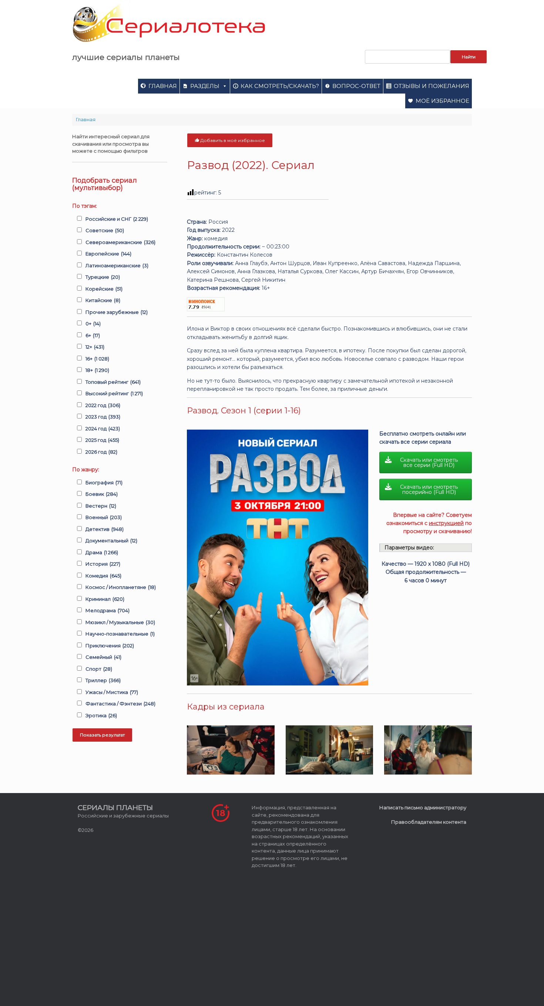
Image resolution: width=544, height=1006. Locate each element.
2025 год (102, 440)
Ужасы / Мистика (111, 692)
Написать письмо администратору (422, 807)
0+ (93, 323)
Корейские (103, 289)
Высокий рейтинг (114, 393)
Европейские (108, 254)
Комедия (103, 576)
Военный (103, 517)
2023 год (102, 417)
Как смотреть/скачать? (280, 85)
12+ (94, 347)
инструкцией (446, 523)
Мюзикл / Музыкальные (120, 622)
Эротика (101, 715)
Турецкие (102, 277)
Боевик (101, 494)
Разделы (204, 85)
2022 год (102, 405)
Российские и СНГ (116, 219)
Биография (103, 482)
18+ (97, 370)
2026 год (101, 452)
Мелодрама (107, 610)
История (102, 564)
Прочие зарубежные (116, 312)
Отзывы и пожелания (431, 85)
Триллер (103, 680)
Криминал (104, 599)
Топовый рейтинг (113, 382)
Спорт (98, 669)
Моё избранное (442, 100)
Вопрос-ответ (356, 85)
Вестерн (100, 506)
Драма (101, 552)
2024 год (102, 428)
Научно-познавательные (120, 634)
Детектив (104, 529)
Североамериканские (120, 242)
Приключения (109, 645)
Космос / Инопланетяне (120, 587)
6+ (92, 335)
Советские (104, 230)
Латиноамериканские (116, 265)
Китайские (102, 300)
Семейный (103, 657)
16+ (97, 359)
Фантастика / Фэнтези (120, 704)
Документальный (111, 540)
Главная (162, 85)
